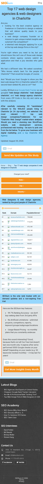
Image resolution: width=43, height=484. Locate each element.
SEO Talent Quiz (10, 417)
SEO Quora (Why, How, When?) (15, 410)
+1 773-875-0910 (17, 458)
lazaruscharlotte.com (18, 217)
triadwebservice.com (17, 253)
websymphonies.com (18, 289)
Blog (40, 3)
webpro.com (15, 257)
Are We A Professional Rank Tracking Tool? (20, 394)
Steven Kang (9, 437)
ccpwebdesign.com (17, 230)
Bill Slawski (8, 432)
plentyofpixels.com (17, 243)
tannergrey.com (16, 264)
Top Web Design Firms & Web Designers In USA (22, 397)
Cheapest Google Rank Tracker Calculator (20, 392)
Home (3, 165)
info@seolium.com (17, 455)
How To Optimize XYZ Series (15, 415)
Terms (21, 480)
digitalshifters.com (17, 240)
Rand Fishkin (8, 430)
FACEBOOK (8, 462)
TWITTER (21, 462)
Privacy (21, 481)
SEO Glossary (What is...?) (13, 413)
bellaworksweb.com (17, 226)
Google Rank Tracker (28, 90)
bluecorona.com (16, 274)
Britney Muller (9, 435)
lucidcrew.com (15, 260)
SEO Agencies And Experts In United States (21, 390)
